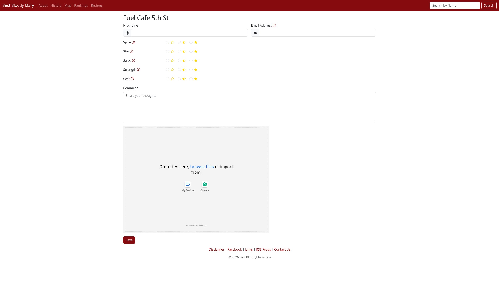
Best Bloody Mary (18, 5)
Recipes (96, 5)
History (56, 5)
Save (129, 240)
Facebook (235, 249)
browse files (202, 167)
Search (489, 5)
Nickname (130, 25)
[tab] (187, 186)
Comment (130, 88)
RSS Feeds (263, 249)
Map (68, 5)
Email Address (261, 25)
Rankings (81, 5)
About (43, 5)
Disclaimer (216, 249)
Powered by (196, 225)
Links (249, 249)
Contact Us (282, 249)
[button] (274, 25)
